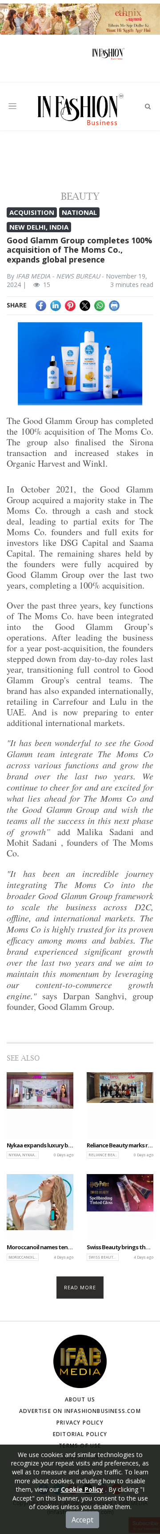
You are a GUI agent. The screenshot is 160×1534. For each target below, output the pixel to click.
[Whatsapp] (99, 305)
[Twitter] (85, 305)
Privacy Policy (80, 1422)
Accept (82, 1520)
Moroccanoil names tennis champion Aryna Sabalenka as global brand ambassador (40, 1247)
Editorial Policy (80, 1434)
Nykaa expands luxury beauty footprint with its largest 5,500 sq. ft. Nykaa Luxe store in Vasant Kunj (40, 1145)
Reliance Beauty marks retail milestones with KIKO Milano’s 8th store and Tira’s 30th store (120, 1145)
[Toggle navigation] (12, 106)
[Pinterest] (70, 305)
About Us (80, 1399)
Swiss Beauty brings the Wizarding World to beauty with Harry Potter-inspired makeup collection (120, 1247)
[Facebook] (41, 305)
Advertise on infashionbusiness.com (80, 1411)
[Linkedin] (55, 305)
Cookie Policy (82, 1489)
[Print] (114, 305)
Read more (80, 1287)
